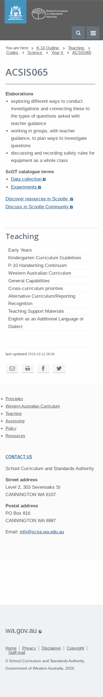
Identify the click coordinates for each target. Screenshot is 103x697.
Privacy (29, 648)
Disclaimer (51, 648)
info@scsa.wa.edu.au (42, 531)
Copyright (75, 648)
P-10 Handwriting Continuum (37, 265)
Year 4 (57, 52)
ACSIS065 (81, 52)
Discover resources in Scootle (39, 198)
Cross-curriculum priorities (35, 288)
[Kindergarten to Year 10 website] (38, 21)
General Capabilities (29, 280)
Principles (14, 398)
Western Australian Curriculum (39, 273)
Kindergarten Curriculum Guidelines (44, 257)
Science (35, 52)
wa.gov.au (23, 630)
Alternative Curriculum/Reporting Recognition (41, 300)
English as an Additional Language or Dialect (46, 322)
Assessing (14, 421)
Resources (15, 435)
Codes (12, 52)
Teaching (76, 47)
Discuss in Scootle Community (39, 206)
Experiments (26, 187)
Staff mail (16, 652)
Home (10, 648)
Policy (10, 428)
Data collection (28, 179)
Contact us (18, 456)
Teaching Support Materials (36, 311)
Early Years (20, 250)
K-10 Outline (48, 47)
